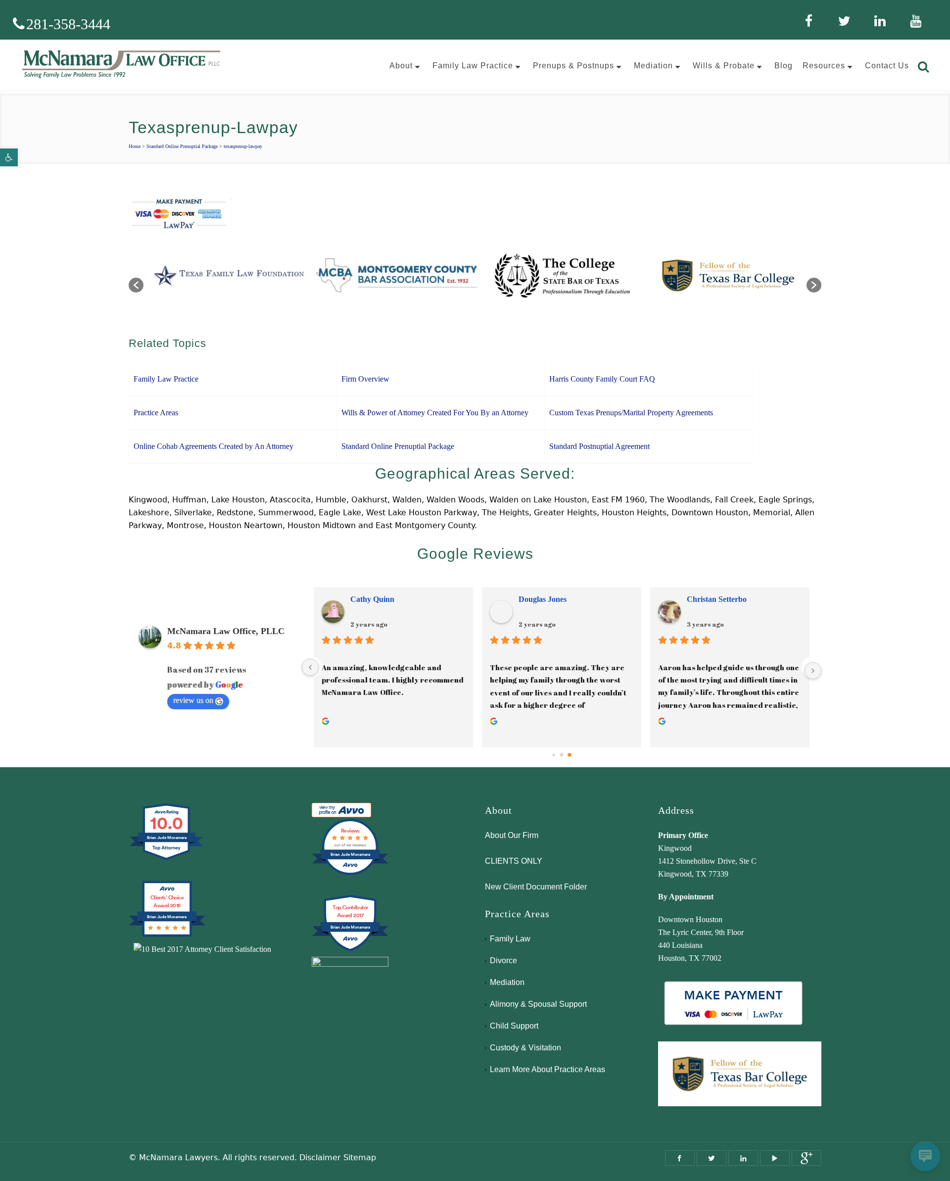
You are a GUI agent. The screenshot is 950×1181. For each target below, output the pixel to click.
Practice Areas (156, 412)
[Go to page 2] (569, 755)
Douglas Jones (543, 599)
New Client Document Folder (536, 887)
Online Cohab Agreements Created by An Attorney (213, 446)
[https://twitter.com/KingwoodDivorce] (711, 1158)
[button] (9, 157)
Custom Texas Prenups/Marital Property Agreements (631, 412)
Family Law (510, 939)
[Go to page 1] (562, 755)
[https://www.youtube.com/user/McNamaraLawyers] (775, 1158)
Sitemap (359, 1157)
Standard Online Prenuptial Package (182, 146)
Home (135, 146)
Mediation (507, 982)
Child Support (514, 1026)
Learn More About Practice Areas (547, 1069)
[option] (226, 280)
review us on (193, 700)
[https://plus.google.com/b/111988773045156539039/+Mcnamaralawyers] (806, 1158)
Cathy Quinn (372, 599)
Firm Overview (365, 379)
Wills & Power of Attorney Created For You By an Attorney (434, 412)
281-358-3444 (68, 24)
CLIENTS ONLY (513, 861)
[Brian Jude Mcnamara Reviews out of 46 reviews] (350, 874)
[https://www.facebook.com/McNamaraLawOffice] (680, 1158)
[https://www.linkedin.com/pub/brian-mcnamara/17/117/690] (743, 1158)
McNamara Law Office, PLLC (226, 631)
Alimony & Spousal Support (538, 1004)
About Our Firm (511, 835)
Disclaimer (320, 1157)
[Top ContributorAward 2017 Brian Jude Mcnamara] (350, 950)
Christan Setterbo (717, 599)
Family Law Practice (166, 379)
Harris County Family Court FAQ (602, 379)
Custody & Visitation (525, 1047)
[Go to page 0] (553, 754)
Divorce (503, 960)
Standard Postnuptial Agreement (599, 446)
